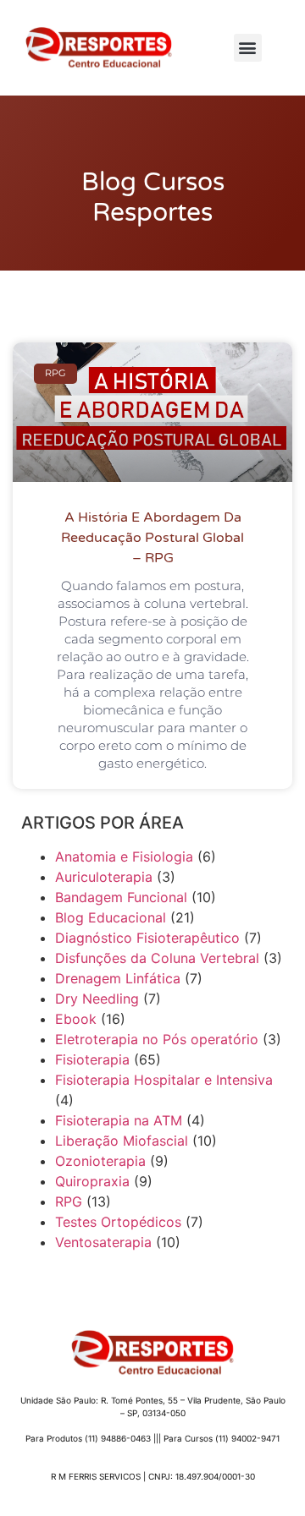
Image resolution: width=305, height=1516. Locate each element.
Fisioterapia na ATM (118, 1120)
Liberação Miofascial (121, 1140)
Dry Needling (97, 998)
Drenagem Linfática (117, 978)
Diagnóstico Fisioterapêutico (147, 937)
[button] (248, 48)
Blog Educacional (110, 917)
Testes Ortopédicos (118, 1221)
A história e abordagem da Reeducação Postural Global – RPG (152, 537)
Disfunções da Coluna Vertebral (157, 958)
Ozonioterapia (100, 1160)
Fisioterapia (92, 1059)
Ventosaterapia (103, 1242)
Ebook (76, 1018)
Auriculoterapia (103, 876)
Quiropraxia (92, 1181)
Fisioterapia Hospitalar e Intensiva (164, 1079)
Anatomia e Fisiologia (124, 856)
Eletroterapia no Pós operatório (156, 1039)
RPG (68, 1201)
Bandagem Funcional (121, 897)
